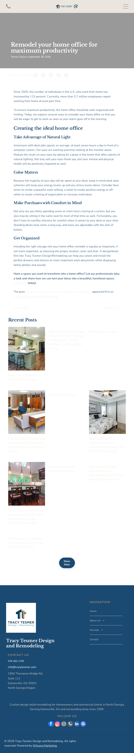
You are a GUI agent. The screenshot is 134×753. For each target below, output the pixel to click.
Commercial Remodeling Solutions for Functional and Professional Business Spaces (26, 445)
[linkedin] (77, 724)
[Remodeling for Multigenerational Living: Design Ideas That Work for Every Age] (107, 412)
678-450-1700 (16, 661)
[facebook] (51, 724)
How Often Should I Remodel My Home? (22, 377)
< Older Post (21, 308)
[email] (64, 724)
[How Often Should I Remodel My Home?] (26, 348)
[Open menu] (125, 6)
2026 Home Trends (103, 331)
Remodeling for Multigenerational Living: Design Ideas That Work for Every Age (107, 445)
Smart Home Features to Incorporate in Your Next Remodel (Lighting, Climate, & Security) (26, 517)
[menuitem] (106, 611)
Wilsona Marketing (45, 746)
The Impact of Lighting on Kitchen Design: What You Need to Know (26, 543)
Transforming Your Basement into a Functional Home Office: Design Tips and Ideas (107, 473)
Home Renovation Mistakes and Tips (62, 469)
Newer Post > (112, 308)
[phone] (70, 724)
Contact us (20, 283)
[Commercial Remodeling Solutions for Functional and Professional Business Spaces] (26, 412)
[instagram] (57, 724)
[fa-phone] (8, 8)
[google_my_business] (83, 724)
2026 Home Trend (62, 395)
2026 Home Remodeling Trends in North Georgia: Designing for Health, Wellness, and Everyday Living (67, 340)
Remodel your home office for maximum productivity (58, 292)
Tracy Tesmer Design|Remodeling (35, 296)
